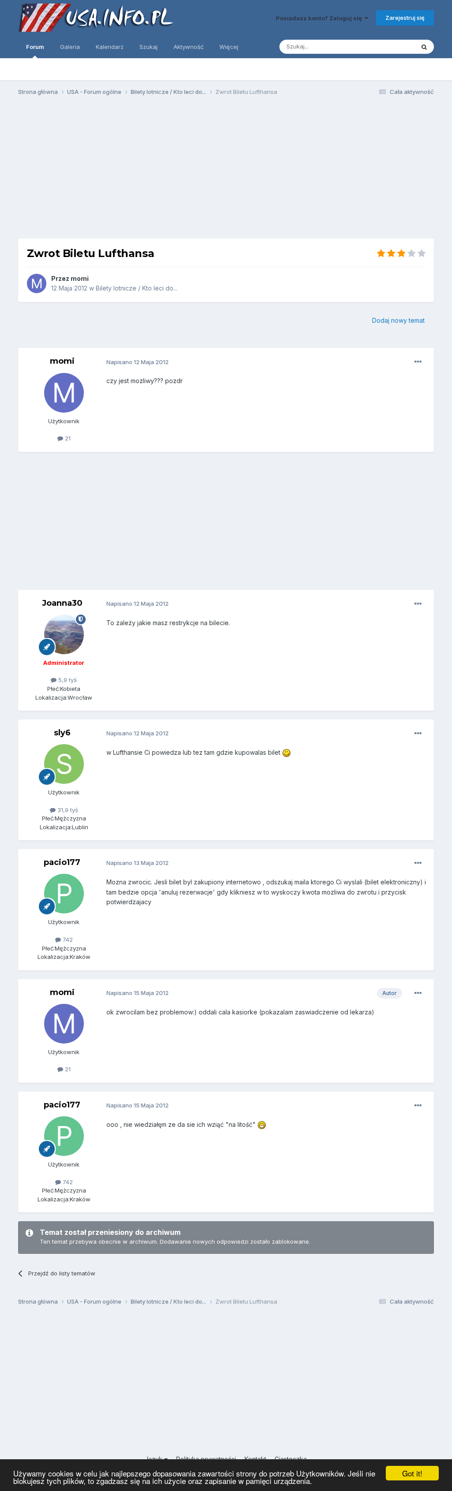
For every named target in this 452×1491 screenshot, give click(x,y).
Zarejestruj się (405, 17)
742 (67, 939)
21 (67, 438)
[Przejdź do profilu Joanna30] (64, 634)
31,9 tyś (67, 809)
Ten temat (389, 46)
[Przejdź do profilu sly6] (64, 764)
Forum (35, 46)
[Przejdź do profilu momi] (36, 283)
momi (80, 278)
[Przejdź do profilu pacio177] (64, 893)
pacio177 (62, 862)
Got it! (412, 1473)
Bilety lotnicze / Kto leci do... (136, 288)
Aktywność (188, 46)
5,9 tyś (66, 679)
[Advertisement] (226, 171)
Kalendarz (110, 46)
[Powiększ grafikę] (286, 752)
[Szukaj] (424, 47)
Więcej (228, 46)
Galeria (70, 46)
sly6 (62, 733)
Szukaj (148, 46)
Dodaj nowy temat (398, 320)
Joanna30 (62, 603)
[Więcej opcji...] (418, 362)
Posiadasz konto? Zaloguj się (320, 18)
